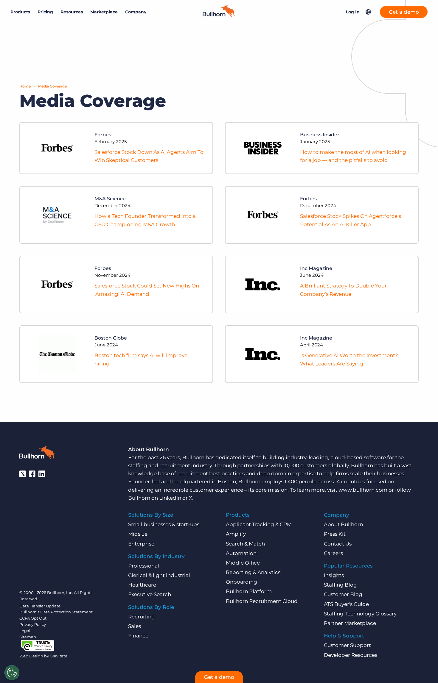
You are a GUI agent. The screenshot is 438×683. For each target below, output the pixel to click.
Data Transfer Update (39, 606)
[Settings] (11, 672)
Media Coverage (52, 86)
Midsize (137, 534)
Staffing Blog (340, 585)
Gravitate (58, 656)
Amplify (236, 534)
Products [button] (20, 12)
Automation (241, 553)
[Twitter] (22, 474)
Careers (333, 553)
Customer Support (347, 645)
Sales (134, 626)
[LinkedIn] (41, 474)
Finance (138, 636)
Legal (24, 630)
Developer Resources (350, 655)
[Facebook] (32, 474)
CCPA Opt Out (32, 618)
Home (25, 86)
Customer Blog (343, 594)
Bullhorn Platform (249, 591)
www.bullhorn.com (362, 490)
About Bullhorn (343, 524)
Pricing (45, 12)
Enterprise (141, 544)
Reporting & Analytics (253, 572)
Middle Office (243, 563)
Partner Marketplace (350, 623)
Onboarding (241, 582)
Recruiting (141, 617)
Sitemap (27, 636)
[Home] (219, 15)
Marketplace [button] (104, 12)
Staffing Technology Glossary (360, 614)
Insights (334, 575)
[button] (368, 12)
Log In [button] (353, 12)
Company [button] (135, 12)
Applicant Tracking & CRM (259, 524)
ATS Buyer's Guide (346, 604)
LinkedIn (170, 498)
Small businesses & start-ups (163, 524)
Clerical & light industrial (159, 575)
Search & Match (245, 544)
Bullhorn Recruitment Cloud (262, 601)
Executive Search (149, 594)
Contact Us (338, 544)
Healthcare (142, 585)
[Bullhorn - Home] (37, 454)
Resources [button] (71, 12)
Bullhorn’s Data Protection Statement (56, 611)
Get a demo (404, 12)
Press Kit (335, 534)
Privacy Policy (32, 624)
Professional (143, 566)
